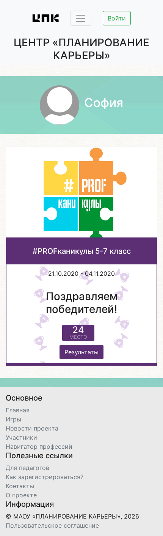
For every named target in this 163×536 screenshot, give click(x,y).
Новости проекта (32, 428)
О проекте (21, 495)
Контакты (20, 486)
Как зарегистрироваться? (44, 477)
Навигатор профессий (39, 446)
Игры (13, 419)
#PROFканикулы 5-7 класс (82, 251)
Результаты (81, 352)
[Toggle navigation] (80, 18)
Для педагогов (27, 468)
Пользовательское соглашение (52, 525)
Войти (117, 18)
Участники (21, 437)
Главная (18, 410)
